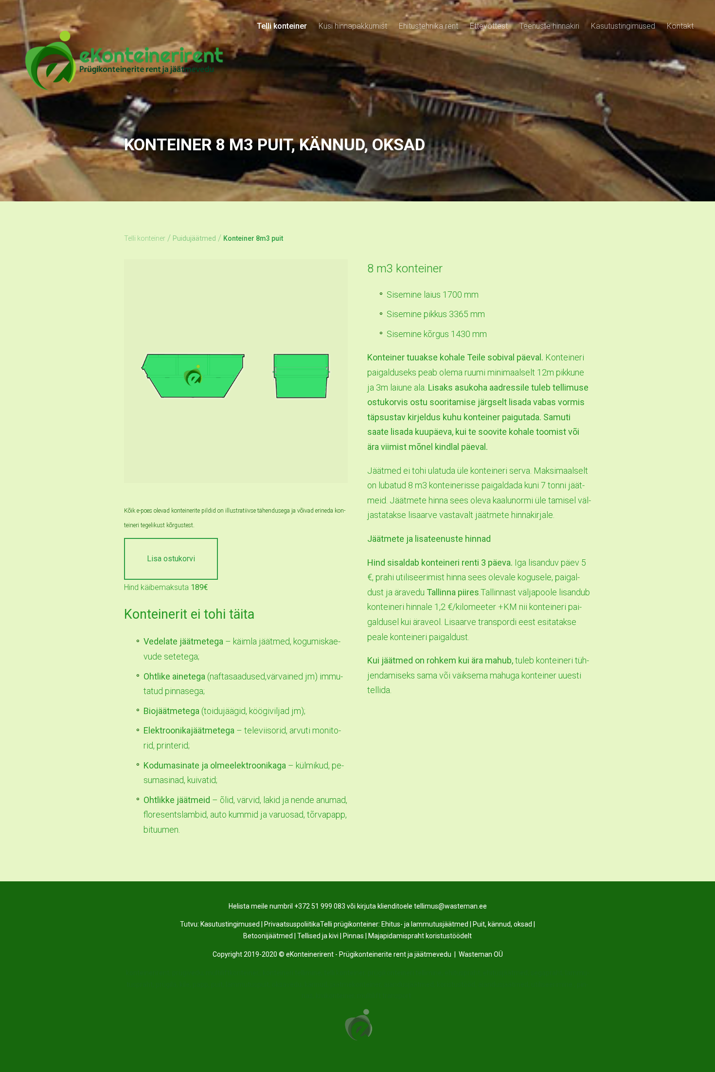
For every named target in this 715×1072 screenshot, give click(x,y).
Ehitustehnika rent (428, 26)
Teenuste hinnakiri (549, 26)
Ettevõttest (489, 26)
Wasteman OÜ (481, 954)
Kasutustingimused (623, 26)
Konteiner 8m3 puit (253, 238)
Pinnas (353, 936)
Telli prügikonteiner (349, 924)
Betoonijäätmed (268, 936)
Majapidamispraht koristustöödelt (420, 936)
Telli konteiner (282, 26)
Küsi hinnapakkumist (353, 26)
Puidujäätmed (194, 238)
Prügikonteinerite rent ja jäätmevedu (395, 954)
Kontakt (680, 26)
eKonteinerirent (310, 954)
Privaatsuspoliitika (292, 924)
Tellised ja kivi (318, 936)
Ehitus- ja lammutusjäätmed (424, 924)
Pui (478, 924)
